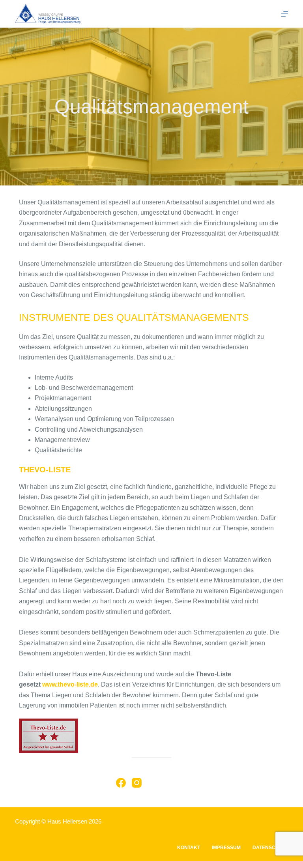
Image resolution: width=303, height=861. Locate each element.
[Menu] (284, 13)
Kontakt (188, 847)
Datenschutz (270, 847)
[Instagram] (137, 783)
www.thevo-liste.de (70, 684)
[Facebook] (121, 783)
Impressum (226, 847)
